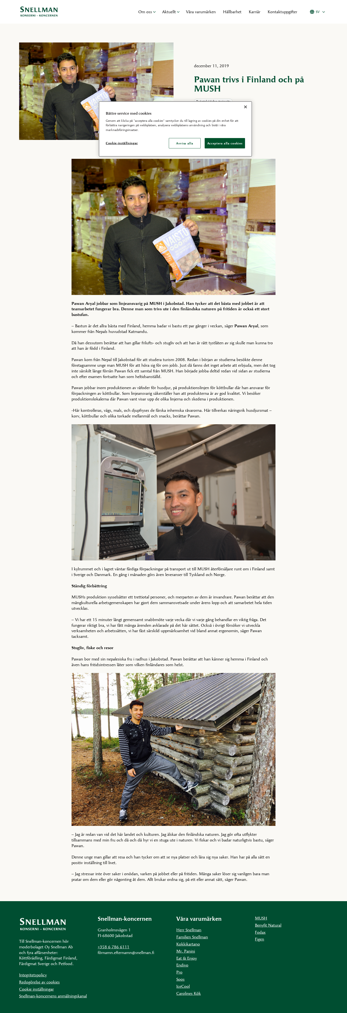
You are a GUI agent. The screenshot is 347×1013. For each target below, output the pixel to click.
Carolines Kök (188, 993)
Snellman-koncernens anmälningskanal (53, 996)
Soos (180, 979)
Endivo (182, 965)
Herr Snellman (188, 930)
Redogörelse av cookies (39, 982)
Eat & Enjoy (186, 958)
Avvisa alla (184, 143)
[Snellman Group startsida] (73, 12)
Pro (179, 972)
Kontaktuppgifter (282, 11)
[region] (175, 129)
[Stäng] (245, 107)
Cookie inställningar (36, 989)
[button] (154, 12)
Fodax (260, 932)
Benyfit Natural (268, 925)
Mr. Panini (185, 951)
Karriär (254, 11)
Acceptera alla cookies (224, 143)
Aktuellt (169, 11)
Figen (259, 939)
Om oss (145, 11)
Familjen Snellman (192, 937)
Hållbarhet (232, 11)
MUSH (261, 918)
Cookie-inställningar (122, 143)
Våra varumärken (201, 11)
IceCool (183, 986)
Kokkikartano (188, 944)
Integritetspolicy (33, 975)
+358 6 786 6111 (113, 947)
